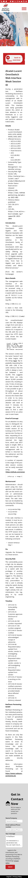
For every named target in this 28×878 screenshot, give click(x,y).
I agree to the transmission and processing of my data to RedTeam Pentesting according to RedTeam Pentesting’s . (14, 856)
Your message (10, 834)
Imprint (8, 877)
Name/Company (11, 818)
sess (15, 361)
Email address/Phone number (13, 826)
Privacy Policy (17, 877)
